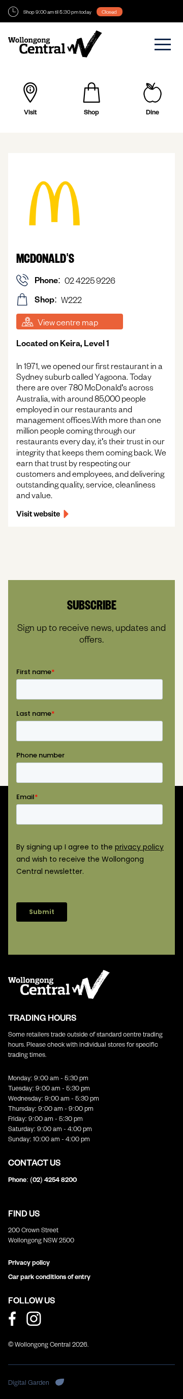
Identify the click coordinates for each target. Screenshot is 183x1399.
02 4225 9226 (90, 280)
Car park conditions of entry (49, 1276)
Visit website (38, 513)
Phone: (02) (42, 1179)
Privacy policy (29, 1262)
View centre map (68, 322)
